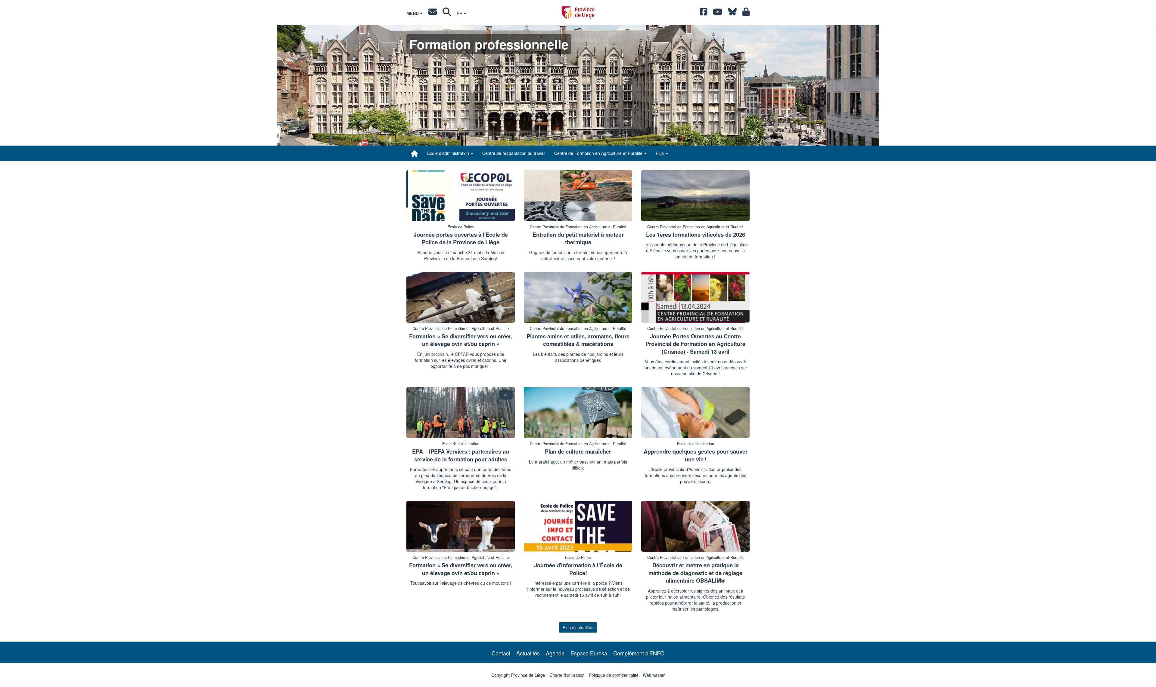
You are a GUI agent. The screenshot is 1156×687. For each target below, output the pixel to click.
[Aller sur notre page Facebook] (703, 13)
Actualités (528, 653)
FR (460, 13)
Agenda (555, 653)
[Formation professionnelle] (414, 153)
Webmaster (654, 675)
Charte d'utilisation (567, 675)
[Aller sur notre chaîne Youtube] (717, 13)
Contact (501, 653)
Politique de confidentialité (614, 675)
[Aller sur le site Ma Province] (746, 13)
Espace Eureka (588, 653)
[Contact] (432, 13)
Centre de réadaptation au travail (513, 153)
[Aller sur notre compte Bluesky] (732, 13)
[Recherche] (447, 13)
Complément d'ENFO (638, 653)
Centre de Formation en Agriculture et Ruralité (599, 153)
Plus (660, 153)
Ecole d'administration (448, 153)
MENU (413, 13)
